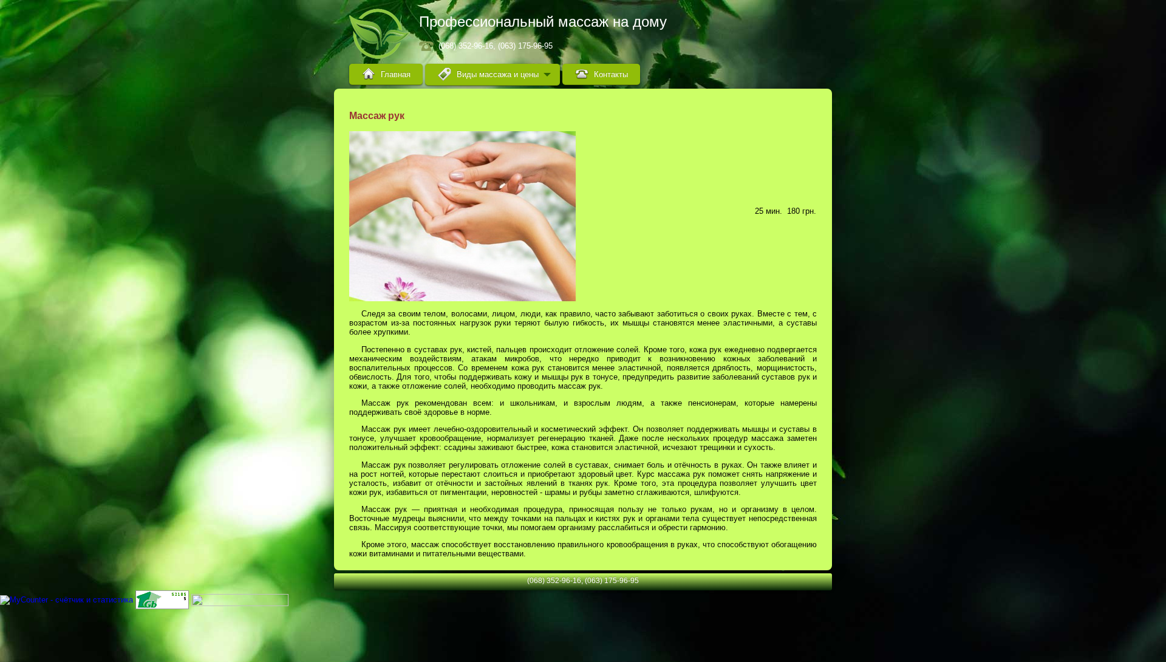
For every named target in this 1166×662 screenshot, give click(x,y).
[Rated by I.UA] (239, 599)
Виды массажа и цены (498, 74)
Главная (396, 74)
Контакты (611, 74)
